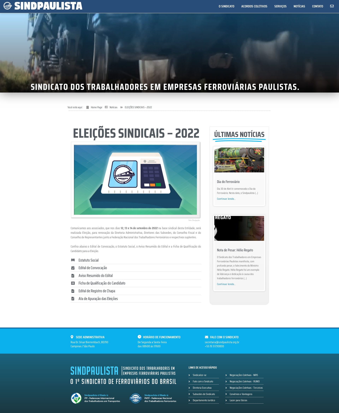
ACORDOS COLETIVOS (254, 6)
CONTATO (317, 6)
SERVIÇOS (280, 6)
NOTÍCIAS (299, 6)
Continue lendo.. (226, 199)
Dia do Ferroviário (228, 182)
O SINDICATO (226, 6)
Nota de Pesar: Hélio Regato (235, 250)
